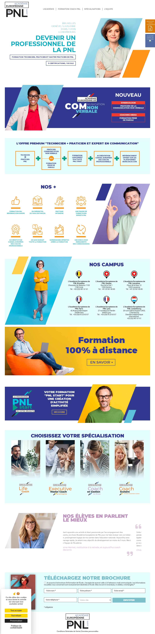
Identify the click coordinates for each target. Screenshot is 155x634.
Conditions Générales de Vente (68, 631)
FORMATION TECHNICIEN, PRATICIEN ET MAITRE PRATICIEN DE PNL (43, 57)
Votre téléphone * (52, 600)
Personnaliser (16, 621)
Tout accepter (16, 610)
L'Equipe (108, 9)
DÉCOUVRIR (59, 412)
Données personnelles (89, 631)
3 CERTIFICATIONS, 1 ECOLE (61, 63)
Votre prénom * (86, 591)
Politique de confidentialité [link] (16, 627)
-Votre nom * (51, 591)
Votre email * (119, 591)
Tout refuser (16, 616)
